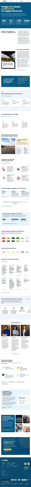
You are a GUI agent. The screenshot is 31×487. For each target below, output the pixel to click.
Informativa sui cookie (21, 484)
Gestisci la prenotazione (22, 1)
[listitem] (4, 270)
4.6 (10, 21)
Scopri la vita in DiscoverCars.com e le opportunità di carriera (7, 430)
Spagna (22, 63)
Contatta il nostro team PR (5, 292)
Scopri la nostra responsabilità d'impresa (7, 407)
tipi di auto (18, 60)
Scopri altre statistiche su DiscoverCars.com (9, 223)
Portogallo (18, 63)
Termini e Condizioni (26, 484)
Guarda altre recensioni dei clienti (6, 206)
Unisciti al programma (7, 449)
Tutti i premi (27, 299)
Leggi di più (6, 451)
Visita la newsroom (4, 261)
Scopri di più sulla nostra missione (22, 83)
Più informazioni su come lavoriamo (6, 116)
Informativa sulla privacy (16, 484)
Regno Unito (25, 63)
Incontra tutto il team (15, 353)
